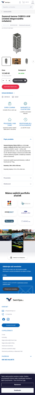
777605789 (8, 314)
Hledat (30, 7)
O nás (3, 334)
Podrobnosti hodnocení (24, 25)
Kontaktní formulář (10, 325)
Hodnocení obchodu (7, 345)
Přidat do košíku (18, 80)
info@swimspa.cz (10, 310)
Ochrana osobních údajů (8, 348)
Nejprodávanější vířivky (8, 343)
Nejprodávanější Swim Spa (9, 340)
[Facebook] (3, 319)
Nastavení (17, 384)
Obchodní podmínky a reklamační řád (12, 351)
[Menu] (33, 2)
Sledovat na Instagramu (19, 257)
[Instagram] (7, 319)
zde (24, 380)
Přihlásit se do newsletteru (11, 289)
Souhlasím (17, 390)
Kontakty (4, 337)
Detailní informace (7, 93)
